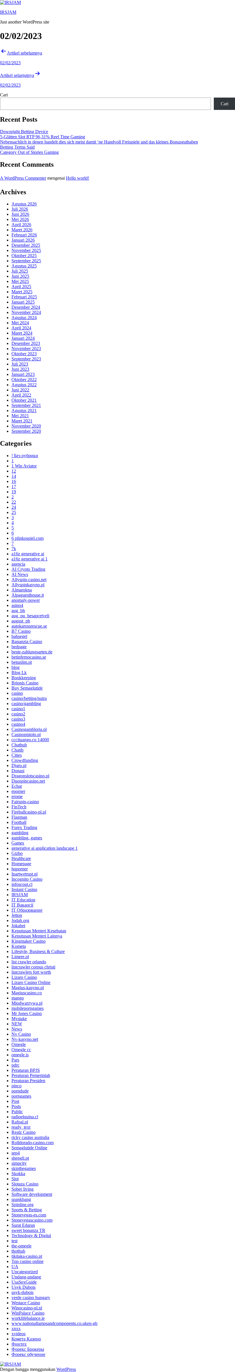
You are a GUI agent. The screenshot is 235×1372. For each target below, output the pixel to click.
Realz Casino (23, 1132)
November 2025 (26, 250)
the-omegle (21, 1245)
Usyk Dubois (23, 1287)
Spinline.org (22, 1204)
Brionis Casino (24, 682)
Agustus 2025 (24, 265)
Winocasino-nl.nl (26, 1307)
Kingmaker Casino (28, 941)
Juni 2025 (20, 276)
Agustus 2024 (24, 317)
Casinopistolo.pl (26, 734)
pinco (16, 1085)
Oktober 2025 (24, 255)
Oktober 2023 (24, 353)
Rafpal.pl (19, 1121)
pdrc (15, 1065)
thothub (18, 1251)
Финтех (19, 1344)
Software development (31, 1194)
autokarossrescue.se (29, 626)
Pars (15, 1059)
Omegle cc (21, 1049)
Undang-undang (26, 1276)
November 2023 (26, 348)
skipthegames (23, 1168)
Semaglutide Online (29, 1147)
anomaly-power (25, 600)
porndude (20, 1090)
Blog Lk (19, 672)
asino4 (17, 605)
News (16, 1028)
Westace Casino (25, 1302)
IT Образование (26, 910)
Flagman (19, 817)
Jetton (16, 915)
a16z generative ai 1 (29, 558)
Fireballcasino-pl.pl (28, 812)
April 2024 (21, 327)
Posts (16, 1106)
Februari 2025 (24, 296)
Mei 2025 (20, 281)
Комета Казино (26, 1338)
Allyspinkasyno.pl (27, 584)
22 (13, 502)
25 (13, 512)
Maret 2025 (21, 291)
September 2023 (26, 358)
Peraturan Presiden (28, 1080)
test (14, 1240)
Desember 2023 (25, 343)
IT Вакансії (22, 905)
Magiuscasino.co (26, 992)
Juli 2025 (19, 271)
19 (13, 491)
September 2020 (26, 431)
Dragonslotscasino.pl (30, 775)
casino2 (18, 713)
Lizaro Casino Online (30, 982)
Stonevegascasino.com (31, 1220)
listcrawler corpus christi (33, 967)
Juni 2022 (20, 389)
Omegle (18, 1044)
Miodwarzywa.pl (26, 1003)
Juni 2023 (20, 369)
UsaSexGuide (24, 1282)
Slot (15, 1178)
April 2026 (21, 224)
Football (18, 822)
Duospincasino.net (28, 781)
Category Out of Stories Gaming (29, 152)
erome (17, 796)
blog (15, 667)
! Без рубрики (24, 455)
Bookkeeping (23, 677)
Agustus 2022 (24, 384)
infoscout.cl (21, 884)
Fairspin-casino (25, 801)
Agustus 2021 (24, 410)
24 (13, 507)
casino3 (18, 719)
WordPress (66, 1369)
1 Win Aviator (24, 465)
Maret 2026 (21, 229)
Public (17, 1111)
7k (13, 548)
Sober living (22, 1189)
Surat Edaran (23, 1225)
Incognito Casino (26, 879)
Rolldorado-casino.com (32, 1142)
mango (17, 997)
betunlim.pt (21, 662)
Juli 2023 (19, 364)
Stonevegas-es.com (28, 1214)
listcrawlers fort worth (31, 972)
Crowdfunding (24, 760)
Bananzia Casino (26, 641)
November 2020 (26, 426)
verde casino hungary (30, 1297)
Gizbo (17, 853)
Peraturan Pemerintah (30, 1075)
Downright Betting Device (24, 131)
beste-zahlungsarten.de (31, 651)
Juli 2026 (19, 209)
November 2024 (26, 312)
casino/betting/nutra (29, 698)
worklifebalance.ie (28, 1318)
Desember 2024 (25, 307)
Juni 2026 (20, 214)
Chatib (17, 750)
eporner (18, 791)
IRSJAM (8, 12)
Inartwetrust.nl (24, 874)
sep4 (15, 1152)
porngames (21, 1096)
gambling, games (26, 837)
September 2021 (26, 405)
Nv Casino (21, 1034)
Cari (4, 94)
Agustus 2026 (24, 203)
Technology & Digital (31, 1235)
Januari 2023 (23, 374)
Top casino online (27, 1261)
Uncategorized (24, 1271)
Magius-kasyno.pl (27, 987)
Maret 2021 (21, 420)
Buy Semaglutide (27, 688)
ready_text (20, 1127)
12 (13, 471)
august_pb (20, 620)
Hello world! (77, 178)
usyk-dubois (22, 1292)
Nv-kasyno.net (24, 1039)
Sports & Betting (26, 1209)
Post (15, 1101)
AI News (19, 574)
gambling (19, 832)
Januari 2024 (23, 338)
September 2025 (26, 260)
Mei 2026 (20, 219)
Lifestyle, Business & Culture (38, 951)
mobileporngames (27, 1008)
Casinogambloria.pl (29, 729)
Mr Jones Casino (26, 1013)
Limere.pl (20, 956)
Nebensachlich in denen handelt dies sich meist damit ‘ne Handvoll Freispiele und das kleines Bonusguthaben (99, 141)
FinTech (18, 806)
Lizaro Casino (24, 977)
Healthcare (21, 858)
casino (17, 693)
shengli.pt (20, 1158)
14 (13, 476)
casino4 (18, 724)
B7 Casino (21, 631)
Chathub (19, 744)
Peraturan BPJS (25, 1070)
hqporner (19, 868)
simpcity (19, 1163)
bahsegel (19, 636)
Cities (16, 755)
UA (14, 1266)
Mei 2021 (20, 415)
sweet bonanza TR (28, 1230)
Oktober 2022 (24, 379)
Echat (16, 786)
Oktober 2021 (24, 400)
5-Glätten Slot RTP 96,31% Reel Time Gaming (42, 136)
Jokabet (18, 925)
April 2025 (21, 286)
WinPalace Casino (27, 1313)
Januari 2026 (23, 240)
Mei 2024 (20, 322)
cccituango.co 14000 (30, 739)
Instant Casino (24, 889)
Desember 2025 (25, 245)
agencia (18, 564)
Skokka (18, 1173)
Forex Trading (24, 827)
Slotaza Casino (24, 1183)
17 (13, 486)
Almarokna (21, 589)
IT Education (23, 899)
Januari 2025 (23, 302)
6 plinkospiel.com (27, 538)
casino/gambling (26, 703)
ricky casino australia (30, 1137)
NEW (16, 1023)
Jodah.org (20, 920)
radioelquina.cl (24, 1116)
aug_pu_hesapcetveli (30, 615)
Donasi (17, 770)
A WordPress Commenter (23, 178)
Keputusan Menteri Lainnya (36, 936)
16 (13, 481)
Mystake (19, 1018)
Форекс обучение (28, 1354)
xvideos (18, 1333)
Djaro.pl (18, 765)
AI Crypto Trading (28, 569)
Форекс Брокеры (27, 1349)
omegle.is (20, 1054)
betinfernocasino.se (28, 657)
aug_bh (18, 610)
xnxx (16, 1328)
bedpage (19, 646)
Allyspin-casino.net (28, 579)
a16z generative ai (27, 553)
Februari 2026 (24, 234)
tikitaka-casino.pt (26, 1256)
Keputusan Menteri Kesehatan (38, 930)
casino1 (18, 708)
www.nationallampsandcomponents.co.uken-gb (54, 1323)
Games (17, 843)
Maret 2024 (21, 333)
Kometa (18, 946)
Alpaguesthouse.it (27, 595)
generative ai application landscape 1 (44, 848)
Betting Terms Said (17, 147)
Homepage (21, 863)
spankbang (21, 1199)
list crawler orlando (28, 961)
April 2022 (21, 395)
